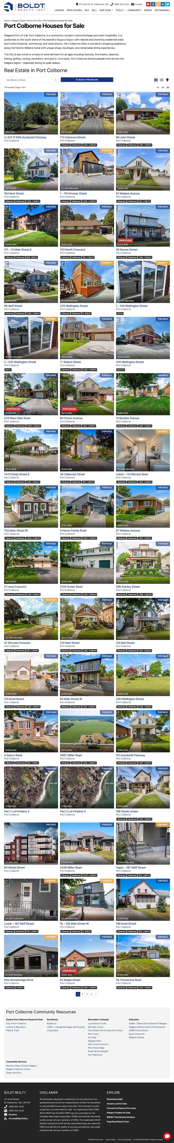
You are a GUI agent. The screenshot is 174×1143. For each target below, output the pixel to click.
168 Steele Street (127, 811)
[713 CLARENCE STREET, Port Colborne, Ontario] (87, 113)
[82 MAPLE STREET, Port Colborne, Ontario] (87, 956)
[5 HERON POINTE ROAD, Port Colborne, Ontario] (87, 506)
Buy (87, 10)
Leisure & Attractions (16, 1027)
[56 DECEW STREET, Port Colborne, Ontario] (143, 226)
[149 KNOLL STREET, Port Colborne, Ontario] (143, 900)
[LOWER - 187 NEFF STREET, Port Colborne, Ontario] (31, 900)
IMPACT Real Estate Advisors (121, 1117)
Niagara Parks (94, 1041)
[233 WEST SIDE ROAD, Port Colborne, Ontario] (31, 394)
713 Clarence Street (72, 137)
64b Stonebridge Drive (18, 980)
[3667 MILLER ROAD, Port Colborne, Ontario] (87, 731)
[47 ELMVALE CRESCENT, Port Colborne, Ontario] (31, 619)
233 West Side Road (17, 418)
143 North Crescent (72, 249)
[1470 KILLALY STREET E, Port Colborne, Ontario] (31, 450)
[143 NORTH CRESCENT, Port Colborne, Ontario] (87, 226)
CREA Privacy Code (95, 1140)
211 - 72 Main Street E (18, 249)
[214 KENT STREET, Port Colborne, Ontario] (87, 619)
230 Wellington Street (130, 699)
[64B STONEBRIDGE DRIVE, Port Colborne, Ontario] (31, 956)
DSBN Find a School (138, 1030)
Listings (59, 10)
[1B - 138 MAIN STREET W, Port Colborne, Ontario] (87, 900)
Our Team (105, 10)
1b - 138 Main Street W (74, 923)
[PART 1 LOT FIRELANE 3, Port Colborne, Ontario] (31, 787)
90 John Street (125, 137)
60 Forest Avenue (71, 418)
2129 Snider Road (71, 586)
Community (134, 10)
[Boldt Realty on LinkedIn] (163, 4)
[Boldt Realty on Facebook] (153, 4)
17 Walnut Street (70, 362)
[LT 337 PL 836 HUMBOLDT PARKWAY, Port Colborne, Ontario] (31, 113)
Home (7, 20)
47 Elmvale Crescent (17, 642)
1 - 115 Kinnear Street (73, 193)
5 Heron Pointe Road (73, 530)
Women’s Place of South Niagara (21, 1065)
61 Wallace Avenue (128, 193)
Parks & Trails (12, 1030)
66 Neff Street (13, 305)
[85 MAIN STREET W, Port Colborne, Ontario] (87, 675)
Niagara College (136, 1037)
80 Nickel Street (14, 867)
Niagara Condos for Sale (118, 1112)
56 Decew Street (126, 249)
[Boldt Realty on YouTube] (148, 4)
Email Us (13, 1114)
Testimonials (162, 10)
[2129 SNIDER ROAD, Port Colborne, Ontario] (87, 563)
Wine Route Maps (96, 1047)
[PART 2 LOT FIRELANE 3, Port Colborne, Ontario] (87, 787)
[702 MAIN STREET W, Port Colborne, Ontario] (31, 506)
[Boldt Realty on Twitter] (168, 4)
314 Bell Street (125, 642)
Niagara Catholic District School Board (147, 1027)
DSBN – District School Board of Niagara (148, 1023)
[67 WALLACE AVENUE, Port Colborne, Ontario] (143, 506)
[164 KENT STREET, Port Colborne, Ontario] (31, 169)
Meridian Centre (95, 1027)
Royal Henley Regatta (98, 1051)
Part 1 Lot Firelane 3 (16, 811)
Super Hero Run (13, 1072)
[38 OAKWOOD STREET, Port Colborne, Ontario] (87, 450)
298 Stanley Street (128, 586)
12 (158, 87)
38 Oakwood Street (72, 474)
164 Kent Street (14, 193)
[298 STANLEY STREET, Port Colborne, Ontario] (143, 563)
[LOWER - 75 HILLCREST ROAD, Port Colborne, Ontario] (143, 450)
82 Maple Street (70, 980)
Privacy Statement (124, 1140)
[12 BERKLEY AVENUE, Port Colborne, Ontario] (143, 394)
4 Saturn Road (13, 755)
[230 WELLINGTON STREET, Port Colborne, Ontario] (143, 675)
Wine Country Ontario (98, 1044)
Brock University (137, 1034)
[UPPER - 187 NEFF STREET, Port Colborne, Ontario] (143, 843)
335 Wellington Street (74, 305)
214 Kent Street (70, 642)
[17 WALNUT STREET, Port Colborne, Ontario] (87, 338)
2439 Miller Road (71, 867)
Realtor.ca (51, 1023)
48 (168, 87)
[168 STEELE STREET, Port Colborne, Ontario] (143, 787)
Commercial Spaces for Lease (121, 1108)
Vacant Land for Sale (117, 1103)
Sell (94, 10)
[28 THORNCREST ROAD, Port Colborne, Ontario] (143, 956)
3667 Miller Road (71, 755)
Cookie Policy (110, 1140)
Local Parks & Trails (97, 1023)
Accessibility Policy (18, 1118)
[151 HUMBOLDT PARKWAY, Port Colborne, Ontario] (143, 731)
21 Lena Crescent (15, 586)
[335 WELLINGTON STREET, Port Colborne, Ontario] (87, 282)
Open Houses (74, 10)
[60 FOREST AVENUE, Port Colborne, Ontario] (87, 394)
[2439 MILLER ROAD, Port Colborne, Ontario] (87, 843)
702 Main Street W (16, 530)
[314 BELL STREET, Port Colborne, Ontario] (143, 619)
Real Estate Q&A (115, 1099)
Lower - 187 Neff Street (19, 923)
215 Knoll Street (14, 699)
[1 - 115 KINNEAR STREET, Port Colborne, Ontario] (87, 169)
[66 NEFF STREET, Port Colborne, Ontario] (31, 282)
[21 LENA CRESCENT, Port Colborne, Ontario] (31, 563)
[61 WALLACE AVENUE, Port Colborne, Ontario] (143, 169)
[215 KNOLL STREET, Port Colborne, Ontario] (31, 675)
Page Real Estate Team (118, 1121)
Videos (148, 10)
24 (163, 87)
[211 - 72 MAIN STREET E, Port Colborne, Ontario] (31, 226)
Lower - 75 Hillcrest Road (132, 474)
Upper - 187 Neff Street (131, 867)
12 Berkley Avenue (127, 418)
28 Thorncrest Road (128, 980)
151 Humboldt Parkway (130, 755)
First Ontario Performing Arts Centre (105, 1030)
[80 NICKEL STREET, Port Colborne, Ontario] (31, 843)
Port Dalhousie (95, 1054)
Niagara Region (65, 39)
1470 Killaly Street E (16, 474)
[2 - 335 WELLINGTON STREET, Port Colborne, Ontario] (31, 338)
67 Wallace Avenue (128, 530)
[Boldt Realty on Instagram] (158, 4)
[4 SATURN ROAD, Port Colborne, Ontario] (31, 731)
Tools (119, 10)
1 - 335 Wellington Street (131, 305)
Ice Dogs (92, 1037)
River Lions (93, 1034)
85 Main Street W (71, 699)
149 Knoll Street (126, 923)
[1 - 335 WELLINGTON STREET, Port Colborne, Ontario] (143, 282)
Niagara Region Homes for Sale (26, 20)
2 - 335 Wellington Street (20, 362)
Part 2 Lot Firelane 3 (73, 811)
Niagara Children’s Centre (18, 1069)
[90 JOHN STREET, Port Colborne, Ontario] (143, 113)
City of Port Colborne (16, 1023)
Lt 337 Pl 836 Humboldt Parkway (25, 137)
